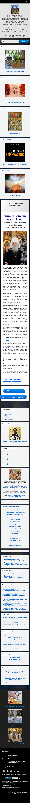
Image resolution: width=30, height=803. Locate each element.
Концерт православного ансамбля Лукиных (15, 662)
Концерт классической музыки (15, 659)
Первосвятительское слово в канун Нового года (15, 682)
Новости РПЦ (6, 751)
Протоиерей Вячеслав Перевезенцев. (11, 559)
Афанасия (14, 493)
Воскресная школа (7, 414)
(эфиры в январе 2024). (15, 102)
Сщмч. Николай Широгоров (15, 538)
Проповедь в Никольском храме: (9, 423)
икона (15, 486)
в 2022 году (6, 454)
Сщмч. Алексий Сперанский (15, 526)
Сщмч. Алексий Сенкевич (15, 521)
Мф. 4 (7, 347)
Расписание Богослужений (9, 412)
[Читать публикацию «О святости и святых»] (15, 183)
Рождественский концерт (15, 657)
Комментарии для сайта (8, 405)
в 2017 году (6, 460)
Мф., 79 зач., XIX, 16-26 (16, 496)
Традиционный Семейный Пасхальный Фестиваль (15, 706)
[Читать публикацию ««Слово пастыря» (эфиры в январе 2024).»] (15, 91)
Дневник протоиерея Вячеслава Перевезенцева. (14, 577)
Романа (18, 487)
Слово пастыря (5, 77)
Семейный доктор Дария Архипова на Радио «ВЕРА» (14, 560)
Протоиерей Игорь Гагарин (9, 562)
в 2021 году (6, 455)
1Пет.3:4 (7, 340)
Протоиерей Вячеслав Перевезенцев (11, 573)
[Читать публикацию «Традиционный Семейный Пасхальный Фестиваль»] (15, 698)
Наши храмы (6, 416)
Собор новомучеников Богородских (10, 506)
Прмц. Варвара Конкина (15, 543)
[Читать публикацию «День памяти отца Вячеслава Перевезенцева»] (15, 716)
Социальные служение (8, 419)
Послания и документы (7, 667)
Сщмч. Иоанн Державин (15, 519)
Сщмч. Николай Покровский (15, 528)
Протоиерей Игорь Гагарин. (9, 576)
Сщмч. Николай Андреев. (15, 531)
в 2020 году (6, 457)
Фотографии (4, 47)
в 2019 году (6, 458)
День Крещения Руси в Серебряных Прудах (16, 794)
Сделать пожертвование (9, 417)
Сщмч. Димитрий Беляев (15, 524)
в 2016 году (6, 462)
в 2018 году (6, 459)
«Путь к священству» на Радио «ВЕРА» (11, 563)
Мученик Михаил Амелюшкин (15, 545)
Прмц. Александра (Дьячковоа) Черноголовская (15, 512)
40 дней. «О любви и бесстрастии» (15, 637)
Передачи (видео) (6, 139)
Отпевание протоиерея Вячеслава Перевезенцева (15, 639)
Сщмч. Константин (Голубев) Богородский (15, 514)
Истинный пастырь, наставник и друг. (15, 642)
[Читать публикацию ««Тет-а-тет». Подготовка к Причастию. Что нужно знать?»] (15, 152)
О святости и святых (15, 195)
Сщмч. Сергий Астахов (15, 516)
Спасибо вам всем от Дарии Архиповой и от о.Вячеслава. (15, 644)
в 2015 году (6, 463)
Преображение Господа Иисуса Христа (15, 71)
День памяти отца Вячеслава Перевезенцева (15, 725)
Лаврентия (12, 486)
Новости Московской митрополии (11, 787)
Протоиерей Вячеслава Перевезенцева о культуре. (14, 575)
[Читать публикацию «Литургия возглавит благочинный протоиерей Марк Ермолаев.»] (15, 735)
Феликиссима (5, 487)
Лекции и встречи (6, 614)
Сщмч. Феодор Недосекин (15, 540)
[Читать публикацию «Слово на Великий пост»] (15, 121)
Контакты (6, 415)
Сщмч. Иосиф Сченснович (15, 535)
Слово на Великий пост (15, 133)
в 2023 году (6, 453)
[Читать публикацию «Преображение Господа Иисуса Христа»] (15, 60)
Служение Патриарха (8, 758)
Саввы (21, 491)
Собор (24, 488)
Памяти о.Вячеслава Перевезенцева (10, 631)
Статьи (3, 108)
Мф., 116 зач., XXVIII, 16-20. (13, 495)
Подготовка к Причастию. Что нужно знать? (15, 164)
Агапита (11, 487)
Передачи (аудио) (5, 170)
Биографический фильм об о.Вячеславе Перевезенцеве (15, 635)
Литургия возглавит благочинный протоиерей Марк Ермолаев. (15, 743)
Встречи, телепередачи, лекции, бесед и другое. (14, 601)
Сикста (18, 486)
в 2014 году (6, 464)
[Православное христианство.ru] (15, 778)
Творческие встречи (7, 654)
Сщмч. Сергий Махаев (15, 533)
